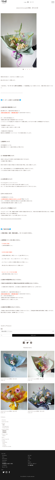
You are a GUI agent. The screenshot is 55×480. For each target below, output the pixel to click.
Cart (31, 2)
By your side (4, 466)
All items (4, 420)
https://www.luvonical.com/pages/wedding (11, 218)
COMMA (4, 445)
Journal (29, 458)
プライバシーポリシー (32, 463)
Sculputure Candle (7, 446)
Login (25, 2)
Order (29, 457)
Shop (3, 457)
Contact (29, 461)
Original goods (5, 439)
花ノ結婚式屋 (30, 465)
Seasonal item (5, 421)
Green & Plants (5, 429)
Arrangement (6, 426)
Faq (28, 460)
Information (4, 460)
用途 (2, 328)
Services (29, 455)
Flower (3, 423)
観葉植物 (4, 430)
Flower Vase (5, 434)
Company (4, 461)
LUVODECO (4, 465)
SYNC (4, 443)
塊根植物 (4, 432)
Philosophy (4, 455)
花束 (3, 424)
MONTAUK (5, 442)
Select (4, 435)
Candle (3, 440)
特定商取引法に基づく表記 (7, 463)
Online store (4, 458)
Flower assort (6, 427)
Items (3, 437)
